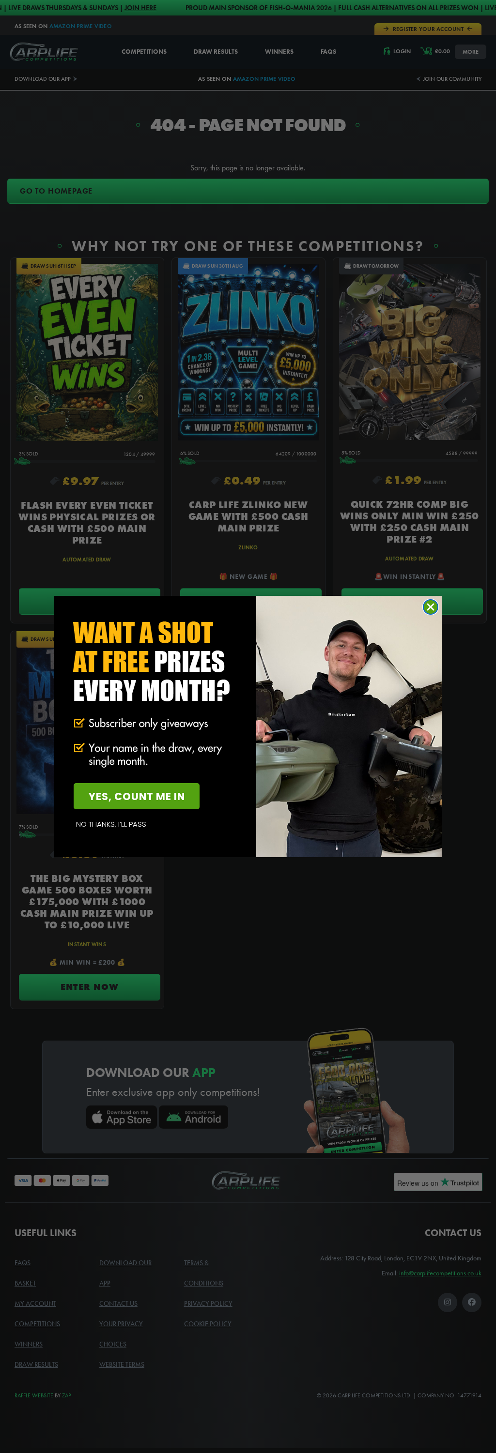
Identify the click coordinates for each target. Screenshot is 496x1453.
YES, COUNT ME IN (137, 796)
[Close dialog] (430, 607)
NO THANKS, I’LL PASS (111, 824)
